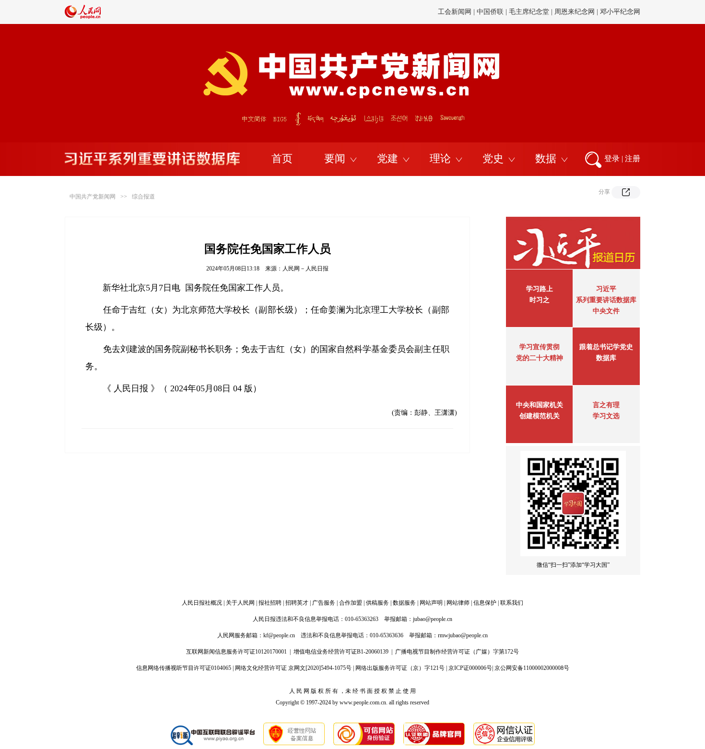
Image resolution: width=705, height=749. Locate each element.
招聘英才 (296, 602)
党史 (493, 158)
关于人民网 (240, 602)
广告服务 (323, 602)
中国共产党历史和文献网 (436, 23)
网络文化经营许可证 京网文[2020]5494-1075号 (293, 668)
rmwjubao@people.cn (463, 635)
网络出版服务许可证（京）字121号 (400, 668)
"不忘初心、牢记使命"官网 (268, 23)
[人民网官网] (83, 16)
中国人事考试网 (616, 23)
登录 (612, 158)
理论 (440, 158)
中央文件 (606, 311)
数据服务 (404, 602)
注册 (632, 158)
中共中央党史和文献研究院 (354, 23)
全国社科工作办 (564, 23)
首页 (282, 158)
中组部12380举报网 (507, 23)
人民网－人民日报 (305, 268)
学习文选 (606, 416)
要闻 (334, 158)
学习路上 (539, 289)
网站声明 (431, 602)
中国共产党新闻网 (93, 196)
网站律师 (458, 602)
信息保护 (484, 602)
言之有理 (606, 405)
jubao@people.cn (432, 619)
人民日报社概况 (202, 602)
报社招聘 (270, 602)
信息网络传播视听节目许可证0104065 (183, 668)
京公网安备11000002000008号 (531, 668)
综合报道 (143, 196)
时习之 (539, 300)
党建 (387, 158)
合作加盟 (350, 602)
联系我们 (511, 602)
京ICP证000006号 (470, 668)
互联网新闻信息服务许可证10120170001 (236, 651)
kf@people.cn (279, 635)
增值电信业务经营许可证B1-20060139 (341, 651)
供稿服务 (377, 602)
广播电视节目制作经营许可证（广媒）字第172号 (457, 651)
